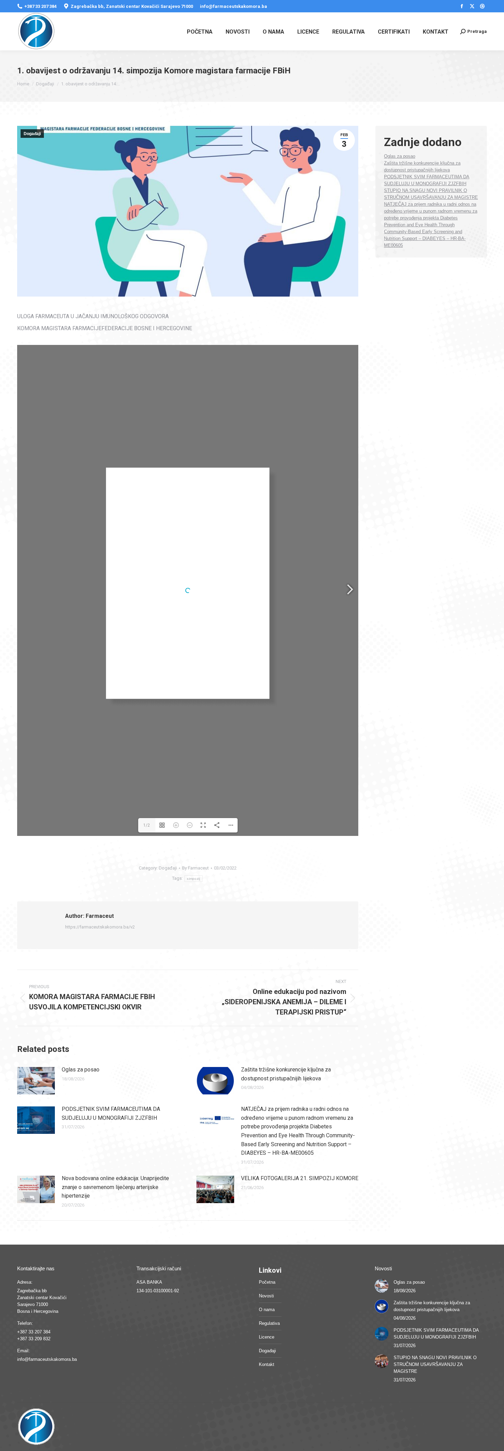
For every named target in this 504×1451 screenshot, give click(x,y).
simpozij (193, 878)
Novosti (266, 1295)
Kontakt (266, 1364)
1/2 (146, 825)
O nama (267, 1309)
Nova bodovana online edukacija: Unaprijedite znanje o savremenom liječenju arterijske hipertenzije (115, 1187)
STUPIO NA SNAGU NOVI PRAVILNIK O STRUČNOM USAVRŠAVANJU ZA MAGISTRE (435, 1364)
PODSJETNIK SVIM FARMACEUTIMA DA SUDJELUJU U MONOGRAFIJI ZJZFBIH (111, 1113)
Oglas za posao (80, 1069)
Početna (267, 1282)
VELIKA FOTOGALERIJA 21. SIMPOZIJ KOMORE (299, 1178)
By (195, 868)
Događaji (32, 133)
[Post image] (36, 1080)
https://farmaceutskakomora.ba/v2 (100, 927)
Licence (266, 1337)
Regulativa (269, 1323)
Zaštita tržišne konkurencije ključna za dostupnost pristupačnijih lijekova (286, 1074)
